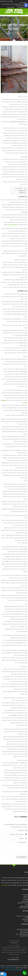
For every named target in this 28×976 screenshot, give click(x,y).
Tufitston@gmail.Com (21, 7)
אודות (26, 917)
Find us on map (10, 7)
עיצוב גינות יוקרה (12, 224)
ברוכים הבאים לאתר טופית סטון (5, 1)
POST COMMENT (21, 857)
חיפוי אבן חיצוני (24, 932)
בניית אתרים (11, 968)
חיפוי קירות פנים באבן (22, 929)
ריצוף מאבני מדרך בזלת (22, 934)
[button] (26, 5)
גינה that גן (21, 190)
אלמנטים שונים (24, 906)
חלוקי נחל (25, 894)
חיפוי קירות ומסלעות (22, 903)
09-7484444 (5, 885)
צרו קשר (26, 921)
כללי (15, 33)
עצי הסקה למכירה (23, 908)
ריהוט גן (26, 896)
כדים (26, 904)
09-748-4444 (23, 2)
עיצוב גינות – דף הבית (22, 916)
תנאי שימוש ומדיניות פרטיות (12, 969)
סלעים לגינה (25, 901)
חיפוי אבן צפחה (24, 931)
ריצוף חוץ (25, 898)
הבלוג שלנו (25, 919)
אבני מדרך (25, 899)
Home (19, 33)
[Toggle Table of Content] (24, 188)
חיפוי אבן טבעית (24, 936)
